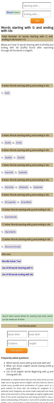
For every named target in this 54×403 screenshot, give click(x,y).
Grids (19, 142)
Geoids (20, 157)
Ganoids (9, 172)
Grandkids (26, 202)
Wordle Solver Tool (11, 261)
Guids (8, 142)
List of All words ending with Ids (17, 274)
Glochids (9, 187)
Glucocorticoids (13, 246)
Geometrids (11, 217)
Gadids (8, 157)
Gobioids (38, 187)
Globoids (23, 187)
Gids (7, 93)
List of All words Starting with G (17, 267)
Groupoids (10, 202)
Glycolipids (10, 231)
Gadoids (23, 172)
